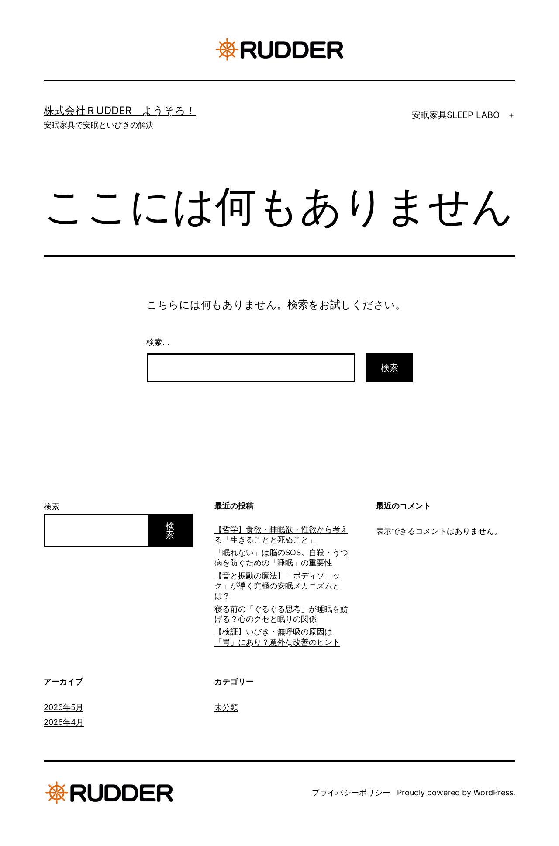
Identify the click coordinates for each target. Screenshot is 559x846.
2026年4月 (64, 722)
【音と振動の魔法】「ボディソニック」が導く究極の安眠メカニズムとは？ (277, 586)
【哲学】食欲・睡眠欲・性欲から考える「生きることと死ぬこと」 (281, 534)
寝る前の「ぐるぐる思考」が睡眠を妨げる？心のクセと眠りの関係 (281, 613)
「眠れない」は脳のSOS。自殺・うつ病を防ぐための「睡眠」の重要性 (281, 557)
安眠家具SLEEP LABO (456, 115)
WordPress (493, 792)
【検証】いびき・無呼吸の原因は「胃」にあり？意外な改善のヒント (277, 636)
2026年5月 (63, 707)
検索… (158, 342)
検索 (51, 506)
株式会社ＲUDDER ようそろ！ (120, 110)
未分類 (226, 707)
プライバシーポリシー (351, 792)
